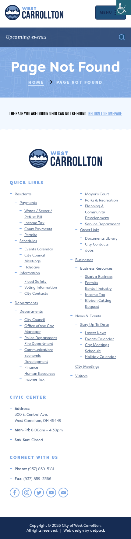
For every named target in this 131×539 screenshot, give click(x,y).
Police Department (40, 337)
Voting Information (40, 287)
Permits (30, 234)
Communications (38, 349)
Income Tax (34, 222)
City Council (34, 319)
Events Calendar (38, 249)
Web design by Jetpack (84, 530)
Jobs (89, 250)
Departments (26, 302)
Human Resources (39, 373)
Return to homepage (105, 113)
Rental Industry (98, 288)
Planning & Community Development (97, 211)
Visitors (81, 375)
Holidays (32, 267)
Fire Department (38, 343)
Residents (23, 194)
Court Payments (38, 228)
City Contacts (36, 293)
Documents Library (101, 238)
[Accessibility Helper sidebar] (123, 7)
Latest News (95, 332)
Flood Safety (35, 281)
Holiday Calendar (100, 356)
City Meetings (87, 366)
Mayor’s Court (97, 194)
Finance (31, 367)
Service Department (102, 224)
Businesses (84, 259)
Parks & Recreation (101, 200)
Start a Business (98, 276)
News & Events (88, 316)
